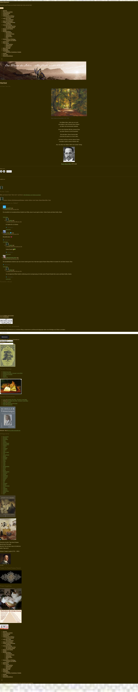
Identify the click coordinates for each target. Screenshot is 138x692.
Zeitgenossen (6, 41)
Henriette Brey (6, 31)
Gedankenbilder (6, 13)
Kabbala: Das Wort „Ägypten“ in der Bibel (12, 373)
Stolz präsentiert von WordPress (26, 683)
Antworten (5, 217)
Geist (4, 451)
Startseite (5, 10)
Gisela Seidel (6, 452)
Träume (4, 484)
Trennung (5, 483)
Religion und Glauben (8, 28)
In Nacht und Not (10, 17)
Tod (4, 482)
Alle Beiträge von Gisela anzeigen (32, 195)
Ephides (5, 30)
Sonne (4, 479)
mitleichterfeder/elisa (11, 257)
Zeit (4, 493)
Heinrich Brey (9, 36)
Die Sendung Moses (10, 27)
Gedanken (5, 448)
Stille (4, 480)
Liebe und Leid (6, 18)
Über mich (5, 43)
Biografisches (9, 32)
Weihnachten (6, 491)
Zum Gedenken (9, 44)
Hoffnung (5, 457)
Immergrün (9, 404)
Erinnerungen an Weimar (8, 39)
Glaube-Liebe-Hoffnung (8, 22)
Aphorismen (8, 35)
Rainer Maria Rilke (66, 164)
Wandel (4, 375)
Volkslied (5, 488)
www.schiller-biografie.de (13, 430)
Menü (2, 8)
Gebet (4, 447)
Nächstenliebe (6, 466)
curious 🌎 (9, 232)
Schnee (4, 474)
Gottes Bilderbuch (4, 2)
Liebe (4, 463)
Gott (4, 453)
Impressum (8, 46)
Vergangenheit (6, 485)
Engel (4, 440)
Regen (4, 470)
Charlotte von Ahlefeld (11, 40)
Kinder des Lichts (7, 371)
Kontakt (5, 53)
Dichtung (22, 200)
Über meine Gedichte (8, 12)
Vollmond (5, 489)
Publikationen (9, 45)
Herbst (30, 200)
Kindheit (5, 458)
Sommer (5, 478)
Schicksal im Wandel (7, 374)
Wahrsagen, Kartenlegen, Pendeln (13, 52)
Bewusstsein (6, 436)
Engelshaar (8, 23)
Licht (4, 462)
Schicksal (5, 473)
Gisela (5, 200)
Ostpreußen (5, 49)
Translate (11, 342)
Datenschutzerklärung (8, 55)
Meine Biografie (6, 48)
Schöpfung (5, 475)
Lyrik (33, 200)
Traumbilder (5, 50)
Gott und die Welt (7, 24)
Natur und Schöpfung (8, 21)
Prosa (4, 469)
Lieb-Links (5, 54)
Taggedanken (6, 14)
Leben (4, 461)
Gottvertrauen (6, 454)
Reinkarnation (6, 471)
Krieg (4, 460)
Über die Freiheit (9, 19)
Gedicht (26, 200)
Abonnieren (5, 337)
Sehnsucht (5, 476)
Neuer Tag (5, 377)
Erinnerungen (6, 444)
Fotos (7, 37)
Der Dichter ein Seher (11, 26)
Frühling (5, 445)
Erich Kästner (6, 443)
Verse (49, 200)
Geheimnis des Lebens (8, 15)
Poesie (36, 200)
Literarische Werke (10, 34)
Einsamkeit (5, 439)
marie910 (8, 208)
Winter (4, 492)
